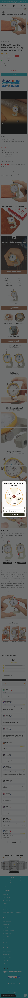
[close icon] (24, 482)
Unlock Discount (14, 514)
